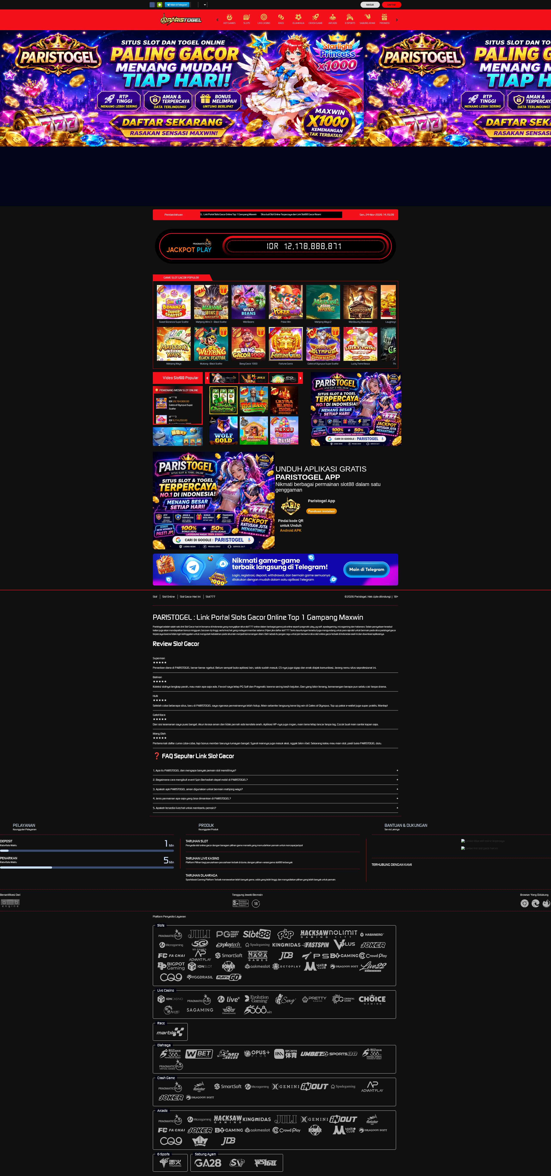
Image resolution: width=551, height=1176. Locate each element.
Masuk (370, 4)
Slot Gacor (190, 626)
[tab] (224, 378)
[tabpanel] (182, 88)
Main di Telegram (178, 4)
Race (281, 23)
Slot (155, 596)
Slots (246, 23)
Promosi (384, 23)
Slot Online (168, 596)
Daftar (391, 4)
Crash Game (315, 23)
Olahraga (298, 23)
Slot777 (210, 596)
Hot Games (229, 23)
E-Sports (350, 23)
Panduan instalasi (321, 511)
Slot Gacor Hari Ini (190, 596)
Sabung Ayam (367, 23)
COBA (226, 395)
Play (204, 250)
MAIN (176, 302)
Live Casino (264, 23)
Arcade (332, 23)
